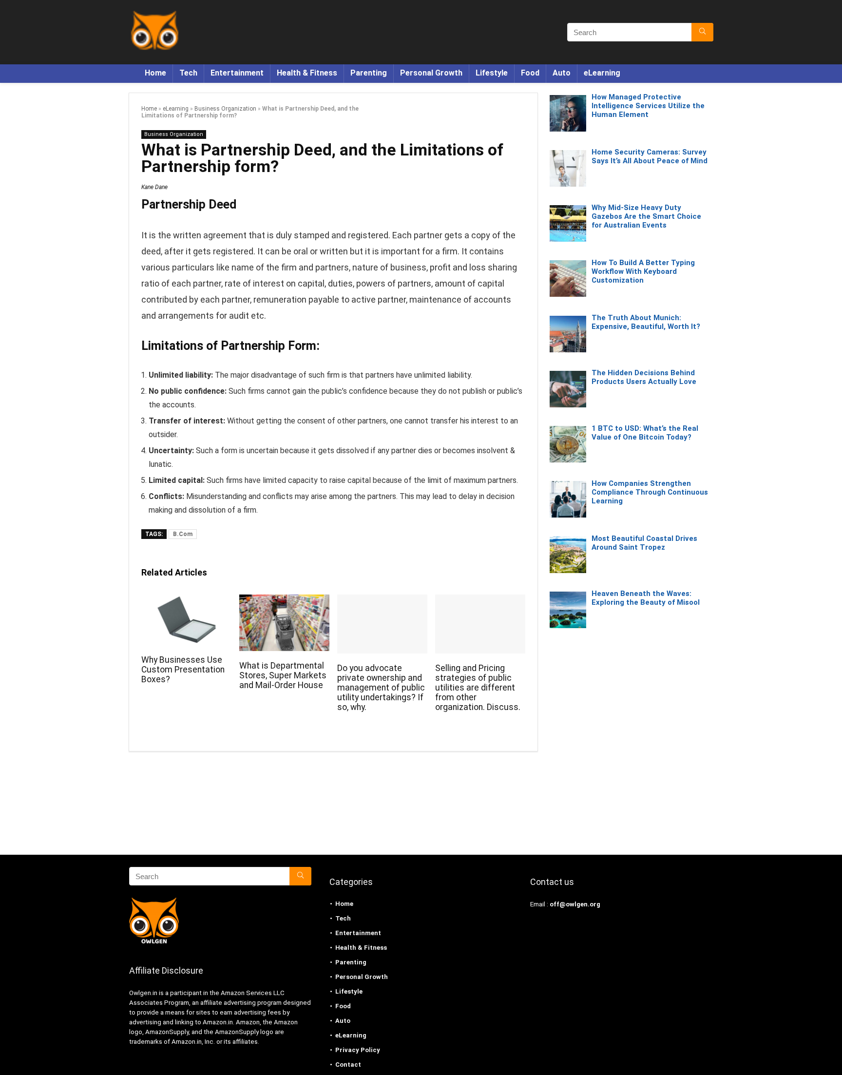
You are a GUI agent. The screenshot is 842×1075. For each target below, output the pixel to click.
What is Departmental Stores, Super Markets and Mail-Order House (282, 675)
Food (530, 72)
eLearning (602, 72)
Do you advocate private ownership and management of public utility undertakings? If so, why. (381, 687)
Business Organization (225, 108)
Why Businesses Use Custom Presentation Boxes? (183, 669)
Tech (188, 72)
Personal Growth (431, 72)
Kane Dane (154, 187)
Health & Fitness (307, 72)
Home (155, 72)
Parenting (368, 72)
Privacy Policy (357, 1050)
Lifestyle (492, 72)
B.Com (182, 534)
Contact (348, 1064)
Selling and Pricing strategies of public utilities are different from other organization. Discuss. (477, 687)
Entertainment (237, 72)
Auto (562, 72)
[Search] (702, 32)
